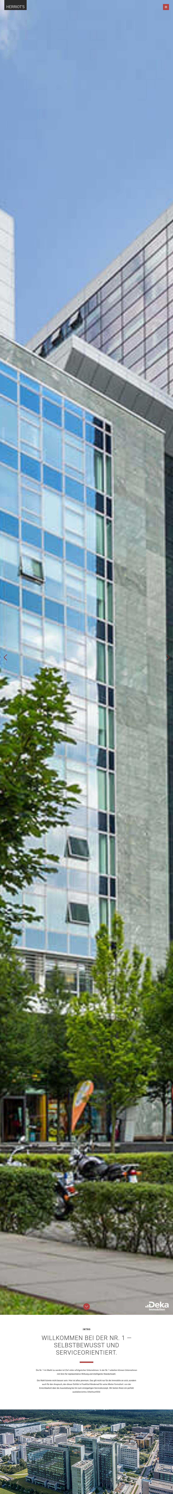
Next (167, 657)
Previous (5, 657)
